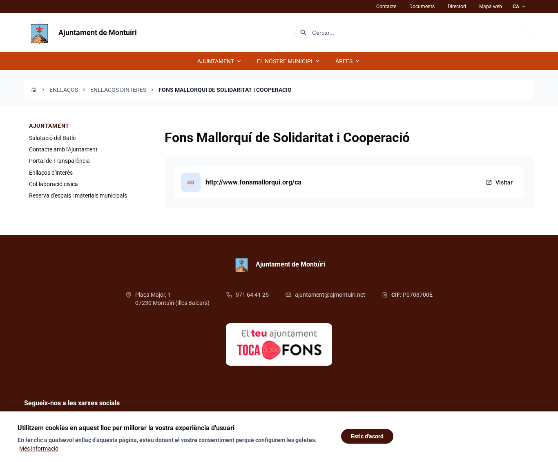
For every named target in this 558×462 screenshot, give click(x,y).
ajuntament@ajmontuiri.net (330, 294)
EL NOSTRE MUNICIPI (289, 61)
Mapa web (490, 6)
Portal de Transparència (59, 161)
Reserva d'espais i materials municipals (78, 196)
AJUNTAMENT (219, 61)
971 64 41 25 (252, 294)
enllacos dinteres (118, 90)
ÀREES (348, 61)
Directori (457, 6)
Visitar (499, 182)
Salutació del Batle (52, 138)
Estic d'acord (367, 436)
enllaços (63, 90)
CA (520, 6)
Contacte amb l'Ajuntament (63, 149)
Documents (422, 6)
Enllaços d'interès (51, 172)
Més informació (38, 448)
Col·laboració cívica (53, 184)
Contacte (386, 6)
